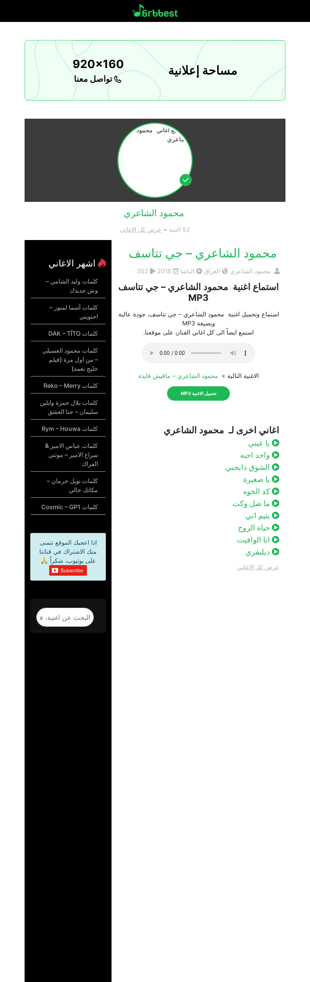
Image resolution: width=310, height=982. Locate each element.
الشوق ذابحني (248, 467)
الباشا (187, 271)
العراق (212, 271)
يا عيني (260, 443)
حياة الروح (255, 527)
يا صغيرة (257, 479)
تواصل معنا (94, 79)
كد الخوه (257, 491)
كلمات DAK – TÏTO (73, 333)
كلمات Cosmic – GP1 (69, 507)
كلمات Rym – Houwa (70, 428)
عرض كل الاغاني (141, 229)
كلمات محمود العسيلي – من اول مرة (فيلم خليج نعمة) (70, 359)
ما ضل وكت (252, 503)
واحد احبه (256, 455)
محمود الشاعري (251, 271)
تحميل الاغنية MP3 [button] (198, 393)
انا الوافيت (254, 539)
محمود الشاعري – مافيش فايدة (179, 375)
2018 (164, 271)
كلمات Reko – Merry (70, 385)
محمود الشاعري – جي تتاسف (204, 253)
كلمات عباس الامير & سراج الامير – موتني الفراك (71, 455)
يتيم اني (258, 515)
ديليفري (258, 551)
